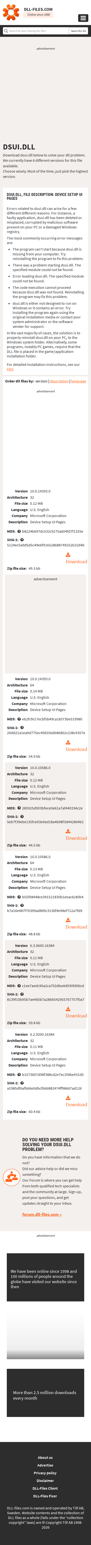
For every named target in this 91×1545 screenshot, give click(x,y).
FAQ (10, 369)
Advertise (45, 1465)
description (59, 381)
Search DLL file (78, 30)
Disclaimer (45, 1480)
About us (45, 1457)
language (78, 381)
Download (76, 561)
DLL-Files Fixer (45, 1496)
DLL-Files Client (45, 1488)
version (41, 381)
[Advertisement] (45, 96)
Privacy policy (45, 1473)
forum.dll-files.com (40, 1214)
